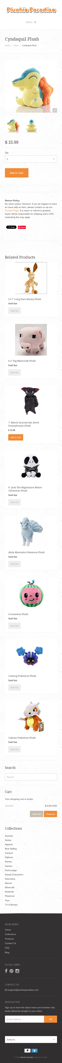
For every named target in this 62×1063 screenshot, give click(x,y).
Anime (8, 840)
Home (7, 45)
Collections (10, 934)
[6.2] (31, 339)
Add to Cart (16, 173)
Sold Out (14, 310)
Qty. (7, 152)
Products (9, 939)
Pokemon (9, 896)
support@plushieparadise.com (22, 990)
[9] (31, 466)
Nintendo (9, 891)
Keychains (10, 879)
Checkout (50, 814)
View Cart (36, 814)
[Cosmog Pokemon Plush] (31, 654)
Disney (8, 861)
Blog (7, 952)
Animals (9, 836)
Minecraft (9, 887)
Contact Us (10, 943)
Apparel (9, 844)
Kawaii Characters (14, 874)
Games (8, 866)
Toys (7, 900)
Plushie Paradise (27, 1057)
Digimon (9, 857)
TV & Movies (11, 904)
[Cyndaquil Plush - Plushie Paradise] (13, 125)
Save (23, 227)
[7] (31, 401)
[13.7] (31, 278)
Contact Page (12, 210)
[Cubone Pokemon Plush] (31, 716)
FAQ (7, 948)
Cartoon (9, 853)
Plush (16, 45)
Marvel (8, 883)
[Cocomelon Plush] (31, 593)
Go (50, 1018)
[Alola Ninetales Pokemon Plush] (31, 531)
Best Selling (11, 848)
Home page (11, 870)
